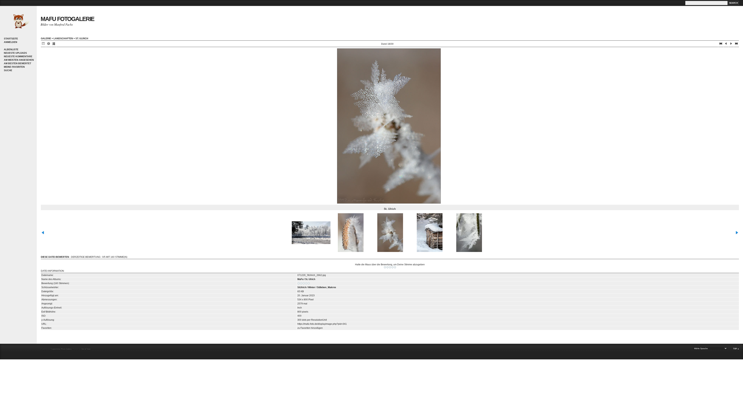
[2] (387, 267)
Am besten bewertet (17, 63)
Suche (8, 70)
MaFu (300, 279)
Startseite (11, 38)
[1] (385, 267)
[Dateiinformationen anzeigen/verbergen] (48, 44)
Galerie (46, 38)
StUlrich (301, 287)
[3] (390, 267)
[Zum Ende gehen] (736, 44)
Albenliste (11, 49)
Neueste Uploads (15, 53)
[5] (395, 267)
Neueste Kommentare (18, 56)
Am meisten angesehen (19, 60)
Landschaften (63, 38)
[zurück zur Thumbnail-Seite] (43, 44)
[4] (392, 267)
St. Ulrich (81, 38)
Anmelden (10, 42)
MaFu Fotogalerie (67, 19)
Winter (311, 287)
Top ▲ (736, 349)
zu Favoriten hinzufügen (310, 328)
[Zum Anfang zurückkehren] (720, 44)
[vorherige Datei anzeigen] (725, 44)
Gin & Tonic (86, 349)
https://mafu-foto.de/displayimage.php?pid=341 (322, 324)
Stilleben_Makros (326, 287)
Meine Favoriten (14, 67)
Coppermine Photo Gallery (61, 349)
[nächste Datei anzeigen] (731, 44)
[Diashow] (53, 44)
